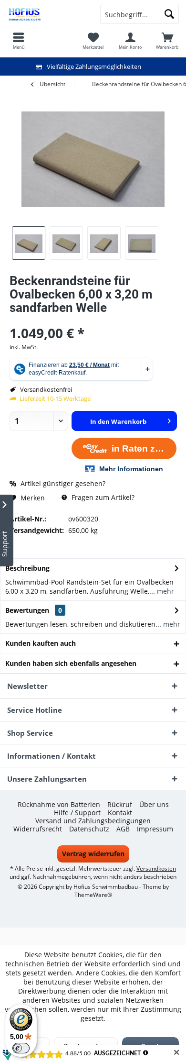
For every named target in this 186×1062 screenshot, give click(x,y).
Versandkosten (156, 868)
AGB (123, 829)
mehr (164, 591)
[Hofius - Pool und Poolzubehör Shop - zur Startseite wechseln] (46, 14)
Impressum (155, 829)
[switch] (21, 1048)
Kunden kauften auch (40, 643)
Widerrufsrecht (37, 829)
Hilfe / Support (77, 813)
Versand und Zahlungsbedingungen (93, 821)
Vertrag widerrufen (93, 853)
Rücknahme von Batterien (59, 804)
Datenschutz (89, 829)
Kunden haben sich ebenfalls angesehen (70, 663)
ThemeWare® (93, 895)
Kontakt (120, 813)
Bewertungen (27, 610)
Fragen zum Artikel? (102, 497)
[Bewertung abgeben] (93, 320)
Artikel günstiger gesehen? (62, 483)
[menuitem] (167, 40)
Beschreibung (27, 568)
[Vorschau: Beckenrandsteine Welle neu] (28, 243)
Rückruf (119, 804)
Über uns (154, 804)
